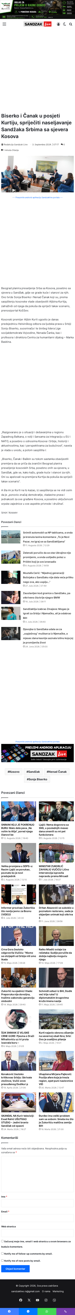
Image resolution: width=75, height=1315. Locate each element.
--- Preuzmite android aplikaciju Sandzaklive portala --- (37, 197)
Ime (4, 1196)
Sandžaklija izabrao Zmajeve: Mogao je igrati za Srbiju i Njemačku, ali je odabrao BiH (47, 613)
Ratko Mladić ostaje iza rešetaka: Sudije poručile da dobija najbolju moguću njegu (55, 954)
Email (5, 1211)
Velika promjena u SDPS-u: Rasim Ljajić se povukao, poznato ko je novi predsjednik (17, 871)
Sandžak (34, 771)
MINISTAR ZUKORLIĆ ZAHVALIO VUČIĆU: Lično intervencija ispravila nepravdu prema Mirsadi (54, 871)
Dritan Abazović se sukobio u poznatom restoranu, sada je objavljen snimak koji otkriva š (56, 912)
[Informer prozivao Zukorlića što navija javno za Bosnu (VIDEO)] (18, 894)
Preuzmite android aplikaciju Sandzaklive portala (37, 741)
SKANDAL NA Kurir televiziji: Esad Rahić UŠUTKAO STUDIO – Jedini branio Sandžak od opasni (17, 1120)
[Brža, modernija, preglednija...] (37, 752)
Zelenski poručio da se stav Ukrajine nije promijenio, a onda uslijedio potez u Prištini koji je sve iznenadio (47, 557)
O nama (46, 1291)
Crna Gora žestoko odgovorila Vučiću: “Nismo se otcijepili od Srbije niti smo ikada (18, 954)
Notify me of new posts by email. (22, 1260)
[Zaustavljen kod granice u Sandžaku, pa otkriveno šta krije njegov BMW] (10, 597)
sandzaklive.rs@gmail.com (25, 1291)
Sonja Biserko (38, 779)
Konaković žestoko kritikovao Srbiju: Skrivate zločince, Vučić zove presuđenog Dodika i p (16, 1079)
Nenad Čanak (57, 771)
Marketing (58, 1291)
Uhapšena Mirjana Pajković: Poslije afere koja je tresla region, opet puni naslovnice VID (56, 1079)
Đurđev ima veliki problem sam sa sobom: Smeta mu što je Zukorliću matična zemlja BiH (56, 1120)
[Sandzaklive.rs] (37, 24)
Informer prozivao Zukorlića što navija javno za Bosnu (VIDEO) (18, 911)
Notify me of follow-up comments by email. (28, 1253)
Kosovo (14, 771)
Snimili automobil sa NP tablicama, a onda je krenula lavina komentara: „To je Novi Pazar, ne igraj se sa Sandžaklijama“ (48, 537)
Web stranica (8, 1226)
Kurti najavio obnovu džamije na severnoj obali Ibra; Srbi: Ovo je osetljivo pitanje (56, 1036)
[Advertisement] (37, 69)
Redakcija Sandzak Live (16, 144)
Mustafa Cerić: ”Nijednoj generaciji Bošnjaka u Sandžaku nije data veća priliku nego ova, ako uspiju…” (48, 577)
